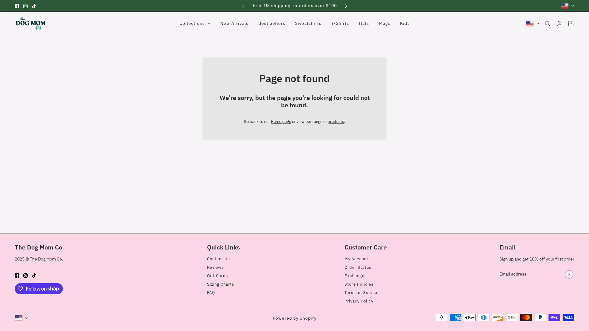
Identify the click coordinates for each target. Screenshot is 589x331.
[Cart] (571, 23)
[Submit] (569, 274)
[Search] (547, 23)
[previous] (243, 5)
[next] (346, 5)
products (336, 121)
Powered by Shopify (295, 318)
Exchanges (356, 275)
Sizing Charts (220, 284)
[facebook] (16, 5)
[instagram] (25, 5)
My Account (356, 258)
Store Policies (359, 284)
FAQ (211, 292)
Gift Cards (217, 275)
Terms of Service (362, 292)
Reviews (215, 267)
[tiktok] (34, 5)
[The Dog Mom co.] (31, 23)
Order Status (358, 267)
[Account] (559, 23)
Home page (281, 121)
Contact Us (218, 258)
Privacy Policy (359, 301)
